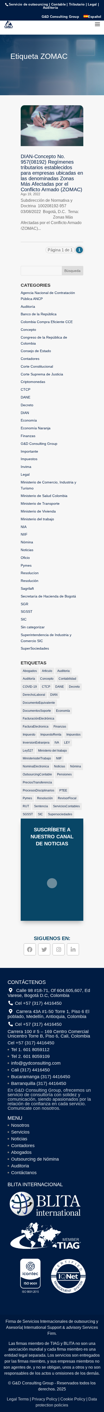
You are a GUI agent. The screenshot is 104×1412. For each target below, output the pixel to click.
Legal (25, 474)
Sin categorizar (33, 627)
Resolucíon (30, 573)
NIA (24, 527)
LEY (67, 742)
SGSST (27, 612)
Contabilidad (67, 678)
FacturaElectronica (35, 726)
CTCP (25, 389)
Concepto (28, 330)
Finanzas (28, 436)
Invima (26, 467)
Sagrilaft (27, 588)
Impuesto (29, 734)
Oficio (25, 558)
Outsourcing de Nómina (35, 1159)
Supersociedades (60, 814)
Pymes (26, 565)
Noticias (27, 550)
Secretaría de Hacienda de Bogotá (48, 596)
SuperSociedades (35, 648)
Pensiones (64, 774)
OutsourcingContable (37, 774)
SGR (24, 604)
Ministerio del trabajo (37, 519)
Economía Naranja (35, 428)
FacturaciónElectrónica (38, 718)
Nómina (27, 542)
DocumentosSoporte (37, 711)
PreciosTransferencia (37, 782)
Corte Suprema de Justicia (42, 374)
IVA (57, 742)
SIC (24, 619)
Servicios (20, 1132)
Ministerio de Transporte (40, 503)
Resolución (29, 581)
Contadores (30, 359)
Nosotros (20, 1125)
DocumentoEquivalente (39, 702)
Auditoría (28, 307)
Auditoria (63, 671)
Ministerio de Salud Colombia (44, 496)
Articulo (47, 671)
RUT (26, 806)
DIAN (25, 413)
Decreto (27, 405)
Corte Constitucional (37, 366)
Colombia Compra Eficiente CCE (47, 322)
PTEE (63, 790)
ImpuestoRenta (50, 734)
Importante (29, 451)
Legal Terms (18, 1399)
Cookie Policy (72, 1399)
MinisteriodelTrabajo (37, 758)
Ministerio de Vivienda (38, 511)
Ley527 (28, 750)
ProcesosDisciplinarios (38, 790)
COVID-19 (30, 686)
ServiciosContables (66, 806)
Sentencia (41, 806)
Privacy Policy (44, 1399)
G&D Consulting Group (60, 17)
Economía (29, 420)
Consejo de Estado (36, 351)
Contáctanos (24, 1172)
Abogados (30, 671)
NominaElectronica (36, 766)
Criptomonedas (33, 382)
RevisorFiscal (67, 798)
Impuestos (29, 459)
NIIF (24, 534)
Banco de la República (39, 314)
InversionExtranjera (36, 742)
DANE (25, 397)
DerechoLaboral (34, 694)
